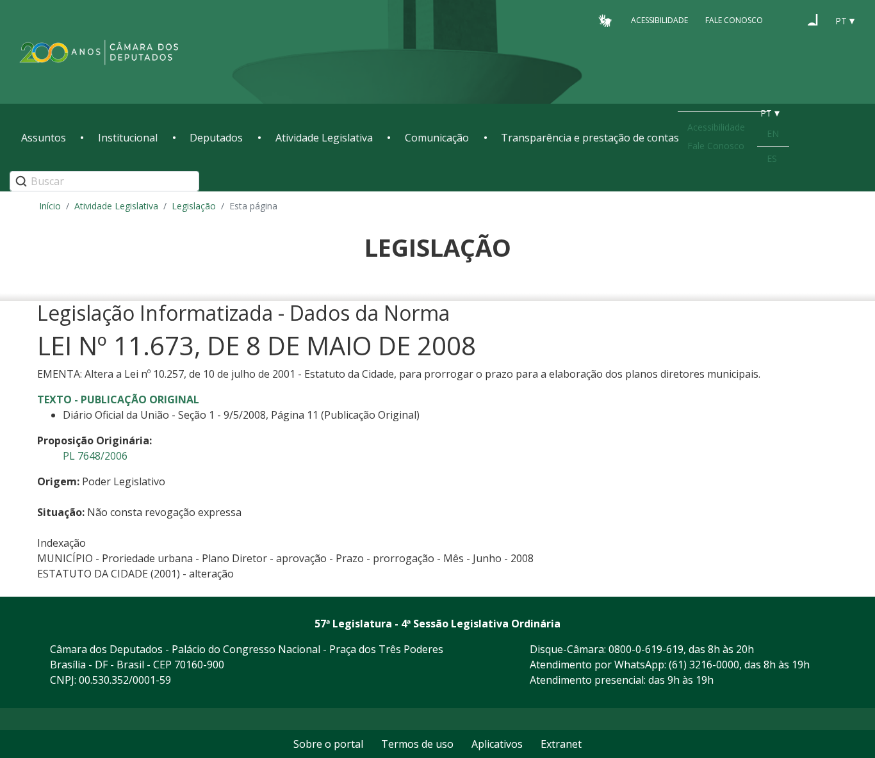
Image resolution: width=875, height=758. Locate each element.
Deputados (216, 138)
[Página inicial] (99, 52)
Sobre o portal (328, 744)
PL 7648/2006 (95, 456)
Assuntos (43, 138)
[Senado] (813, 19)
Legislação (194, 206)
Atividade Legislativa (324, 138)
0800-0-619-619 (646, 649)
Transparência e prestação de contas (590, 138)
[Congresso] (788, 19)
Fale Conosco (734, 20)
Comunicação (437, 138)
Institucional (128, 138)
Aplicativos (497, 744)
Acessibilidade (659, 20)
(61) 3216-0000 (704, 664)
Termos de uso (417, 744)
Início (50, 206)
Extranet (561, 744)
